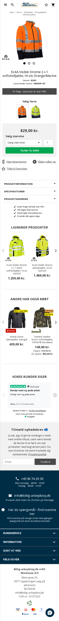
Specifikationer (14, 191)
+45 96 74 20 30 (32, 479)
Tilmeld (45, 461)
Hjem (12, 12)
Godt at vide (12, 550)
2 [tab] (29, 63)
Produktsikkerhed (16, 198)
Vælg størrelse (15, 136)
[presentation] (54, 250)
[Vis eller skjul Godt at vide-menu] (54, 551)
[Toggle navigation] (5, 4)
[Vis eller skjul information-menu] (54, 542)
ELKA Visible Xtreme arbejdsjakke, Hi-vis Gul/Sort (42, 268)
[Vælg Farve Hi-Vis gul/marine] (36, 113)
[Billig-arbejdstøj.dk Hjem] (29, 4)
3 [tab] (34, 63)
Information (12, 542)
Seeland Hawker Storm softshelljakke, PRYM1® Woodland (42, 339)
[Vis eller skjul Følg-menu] (54, 559)
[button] (49, 612)
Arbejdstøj (28, 12)
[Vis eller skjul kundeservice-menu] (54, 533)
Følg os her (11, 559)
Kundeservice (12, 533)
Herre (19, 12)
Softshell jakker (29, 14)
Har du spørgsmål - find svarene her (32, 512)
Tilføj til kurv (29, 150)
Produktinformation (18, 183)
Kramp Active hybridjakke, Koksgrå (16, 338)
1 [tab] (24, 63)
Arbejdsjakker (41, 12)
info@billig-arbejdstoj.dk (32, 496)
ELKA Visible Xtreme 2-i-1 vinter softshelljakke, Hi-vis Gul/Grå (16, 269)
